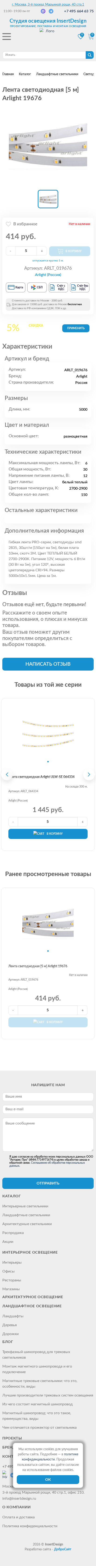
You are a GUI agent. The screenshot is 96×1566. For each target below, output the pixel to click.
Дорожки (10, 1334)
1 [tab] (48, 761)
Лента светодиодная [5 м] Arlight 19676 (37, 966)
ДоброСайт (62, 1549)
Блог (7, 1342)
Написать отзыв (48, 664)
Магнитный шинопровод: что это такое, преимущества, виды (36, 1416)
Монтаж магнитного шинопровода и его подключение (37, 1369)
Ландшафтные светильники (26, 1215)
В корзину (55, 833)
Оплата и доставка (18, 1517)
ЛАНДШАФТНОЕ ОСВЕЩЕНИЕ (32, 1306)
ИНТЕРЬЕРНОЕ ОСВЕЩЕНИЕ (30, 1252)
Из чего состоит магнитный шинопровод (37, 1404)
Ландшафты (13, 1316)
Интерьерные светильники (25, 1206)
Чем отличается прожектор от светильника (39, 1427)
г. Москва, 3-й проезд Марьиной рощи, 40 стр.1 (48, 4)
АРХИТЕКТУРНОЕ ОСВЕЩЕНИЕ (32, 1297)
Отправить (48, 1183)
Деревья (9, 1325)
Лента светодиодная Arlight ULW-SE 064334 (41, 777)
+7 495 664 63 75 (79, 11)
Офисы (8, 1271)
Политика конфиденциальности (29, 1526)
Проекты (12, 1438)
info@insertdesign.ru (19, 1498)
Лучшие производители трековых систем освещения (47, 1395)
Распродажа (13, 1233)
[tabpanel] (48, 733)
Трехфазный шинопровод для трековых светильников (36, 1354)
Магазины (11, 1289)
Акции (7, 1242)
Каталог (11, 1196)
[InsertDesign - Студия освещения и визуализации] (48, 37)
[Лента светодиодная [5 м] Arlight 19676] (48, 145)
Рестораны (11, 1280)
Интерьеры (12, 1262)
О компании (16, 1507)
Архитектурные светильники (27, 1224)
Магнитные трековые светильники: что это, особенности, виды (39, 1383)
